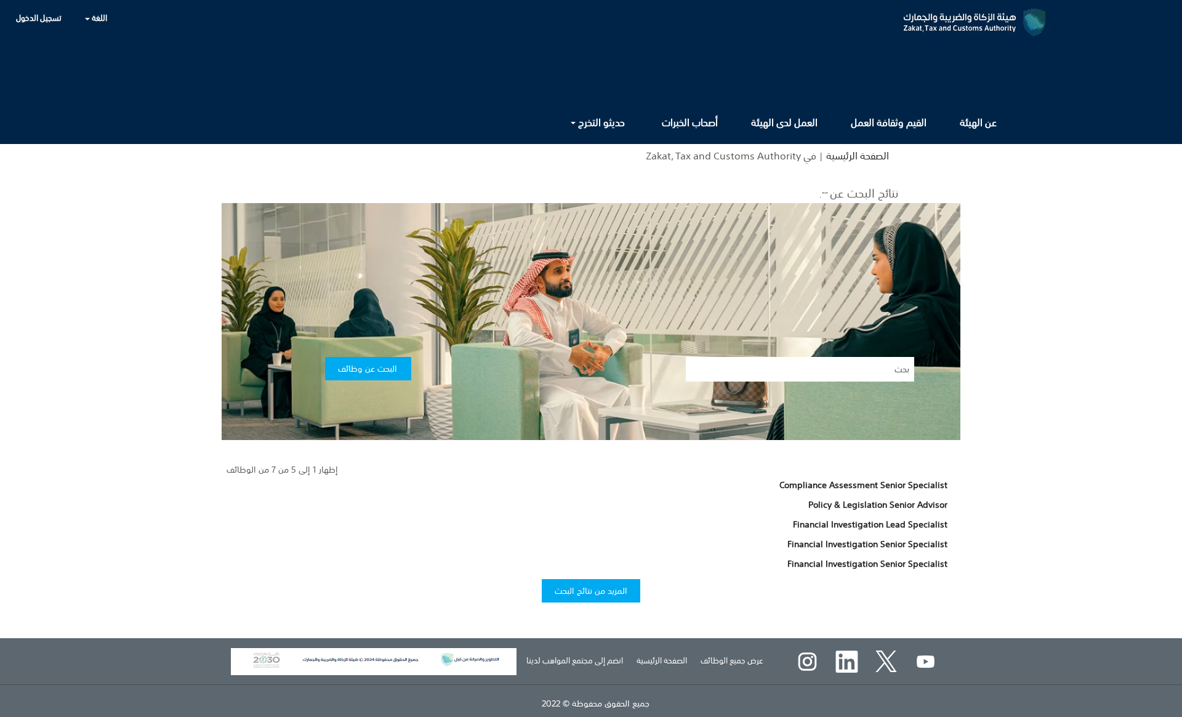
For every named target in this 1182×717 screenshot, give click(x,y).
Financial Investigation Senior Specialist (867, 544)
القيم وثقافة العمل (889, 122)
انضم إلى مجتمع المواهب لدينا (574, 660)
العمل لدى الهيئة (784, 122)
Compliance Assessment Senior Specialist (863, 485)
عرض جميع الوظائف (732, 660)
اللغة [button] (98, 18)
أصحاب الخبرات (690, 122)
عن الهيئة (978, 122)
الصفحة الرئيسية (857, 156)
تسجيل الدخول (39, 18)
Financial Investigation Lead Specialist (870, 524)
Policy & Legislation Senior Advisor (877, 504)
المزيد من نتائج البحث (591, 590)
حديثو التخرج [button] (600, 122)
